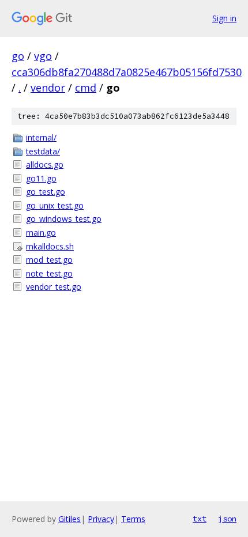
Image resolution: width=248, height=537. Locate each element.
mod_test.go (49, 259)
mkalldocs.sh (50, 246)
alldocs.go (44, 164)
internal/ (41, 137)
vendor (48, 87)
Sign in (224, 18)
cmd (85, 87)
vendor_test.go (53, 286)
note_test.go (49, 273)
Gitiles (69, 518)
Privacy (101, 518)
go (18, 56)
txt (199, 518)
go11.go (41, 178)
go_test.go (45, 191)
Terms (133, 518)
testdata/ (43, 151)
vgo (43, 56)
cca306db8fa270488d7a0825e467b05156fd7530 (127, 72)
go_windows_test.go (64, 218)
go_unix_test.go (55, 205)
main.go (41, 232)
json (227, 518)
